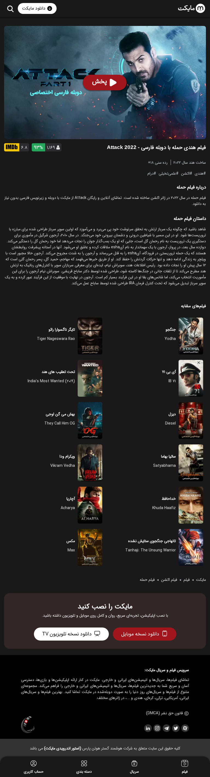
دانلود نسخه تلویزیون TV (67, 634)
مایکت (201, 580)
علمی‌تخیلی (167, 173)
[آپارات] (185, 728)
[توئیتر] (175, 728)
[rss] (148, 728)
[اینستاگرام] (157, 728)
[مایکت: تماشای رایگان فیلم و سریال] (191, 8)
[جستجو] (10, 8)
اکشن (185, 173)
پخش (99, 81)
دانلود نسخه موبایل (140, 634)
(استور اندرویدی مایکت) (62, 748)
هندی (199, 173)
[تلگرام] (166, 728)
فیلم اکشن (169, 580)
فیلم (186, 580)
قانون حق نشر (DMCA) (164, 713)
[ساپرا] (28, 725)
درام (150, 173)
